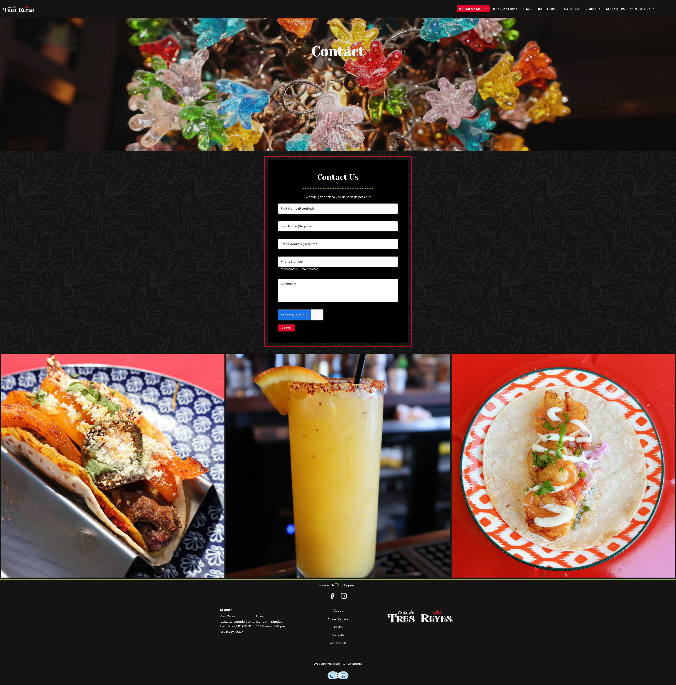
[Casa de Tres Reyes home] (19, 9)
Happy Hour (548, 8)
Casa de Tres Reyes (420, 616)
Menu (528, 8)
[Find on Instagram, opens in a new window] (344, 596)
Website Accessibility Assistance (338, 664)
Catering (572, 8)
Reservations (505, 8)
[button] (473, 8)
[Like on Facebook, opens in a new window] (332, 596)
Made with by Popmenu (180, 584)
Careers (593, 8)
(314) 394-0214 (232, 632)
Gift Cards (615, 8)
